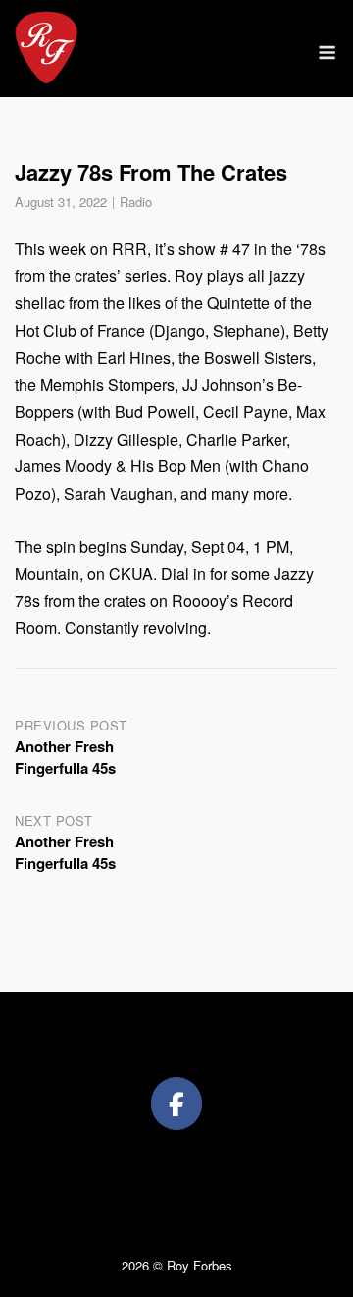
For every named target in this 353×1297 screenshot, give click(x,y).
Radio (136, 201)
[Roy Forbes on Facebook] (176, 1103)
